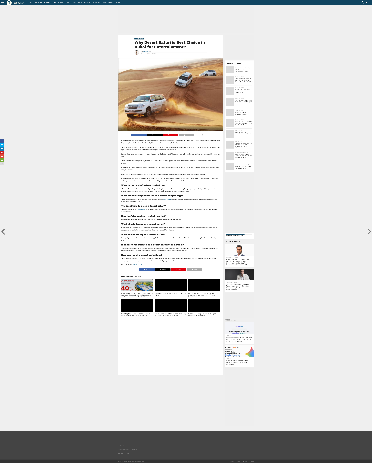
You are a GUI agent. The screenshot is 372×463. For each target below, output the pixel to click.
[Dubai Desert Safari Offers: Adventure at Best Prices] (171, 288)
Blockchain (58, 2)
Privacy (245, 461)
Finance (87, 2)
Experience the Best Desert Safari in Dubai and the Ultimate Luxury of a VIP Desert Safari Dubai (203, 295)
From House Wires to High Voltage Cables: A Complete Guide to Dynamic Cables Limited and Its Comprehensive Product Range (137, 295)
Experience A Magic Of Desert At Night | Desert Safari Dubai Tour (202, 315)
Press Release (108, 2)
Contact (238, 461)
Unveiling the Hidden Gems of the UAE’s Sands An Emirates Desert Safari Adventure (136, 315)
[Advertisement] (186, 19)
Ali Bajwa (146, 51)
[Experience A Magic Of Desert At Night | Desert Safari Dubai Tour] (204, 309)
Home (30, 2)
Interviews (96, 2)
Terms (252, 461)
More (118, 2)
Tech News (47, 2)
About (232, 461)
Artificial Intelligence (74, 2)
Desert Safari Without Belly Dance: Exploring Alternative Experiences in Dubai (170, 315)
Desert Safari (138, 264)
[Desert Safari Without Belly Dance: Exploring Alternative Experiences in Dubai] (171, 309)
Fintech (38, 2)
